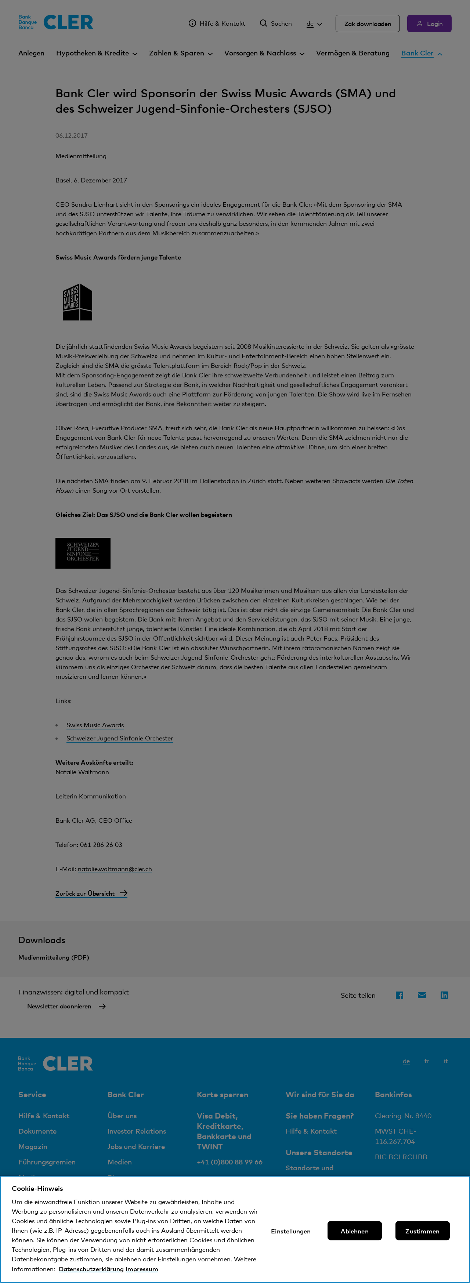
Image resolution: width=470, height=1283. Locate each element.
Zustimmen (422, 1231)
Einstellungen (291, 1231)
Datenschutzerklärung (91, 1269)
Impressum (142, 1269)
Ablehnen (354, 1231)
